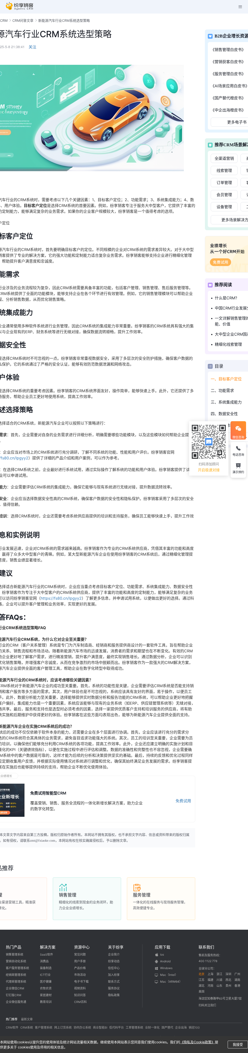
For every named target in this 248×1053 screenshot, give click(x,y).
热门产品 (13, 947)
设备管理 (224, 206)
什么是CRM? (226, 297)
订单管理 (224, 182)
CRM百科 (80, 1002)
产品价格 (80, 968)
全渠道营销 (224, 158)
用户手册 (80, 961)
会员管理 (224, 194)
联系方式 (114, 981)
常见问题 (80, 954)
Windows (166, 968)
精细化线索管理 (228, 344)
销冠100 (194, 1027)
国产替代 (167, 1027)
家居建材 (46, 995)
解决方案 (47, 947)
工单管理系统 (134, 1027)
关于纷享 (116, 947)
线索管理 (224, 170)
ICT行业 (45, 975)
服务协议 (114, 988)
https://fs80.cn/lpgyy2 (61, 598)
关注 (32, 46)
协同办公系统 (82, 1027)
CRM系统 (26, 1027)
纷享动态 (114, 961)
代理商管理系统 (16, 981)
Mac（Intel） (169, 975)
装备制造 (46, 968)
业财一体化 (152, 1027)
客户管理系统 (43, 1027)
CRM (4, 20)
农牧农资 (46, 988)
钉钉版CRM (13, 995)
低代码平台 (116, 1027)
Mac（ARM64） (171, 981)
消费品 (44, 961)
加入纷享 (114, 975)
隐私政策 (114, 995)
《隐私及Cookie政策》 (197, 1042)
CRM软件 (12, 1027)
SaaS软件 (46, 954)
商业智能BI (100, 1027)
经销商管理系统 (16, 975)
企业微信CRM (15, 988)
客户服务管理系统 (17, 968)
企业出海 (181, 1027)
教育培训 (46, 1002)
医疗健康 (46, 981)
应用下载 (162, 947)
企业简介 (114, 954)
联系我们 (206, 947)
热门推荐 (11, 1019)
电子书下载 (81, 981)
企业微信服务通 (16, 1002)
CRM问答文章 (22, 20)
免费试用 (183, 800)
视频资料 (80, 988)
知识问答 (80, 995)
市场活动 (80, 975)
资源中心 (82, 947)
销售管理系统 (14, 954)
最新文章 (27, 1019)
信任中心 (114, 968)
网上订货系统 (63, 1027)
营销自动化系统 (16, 961)
